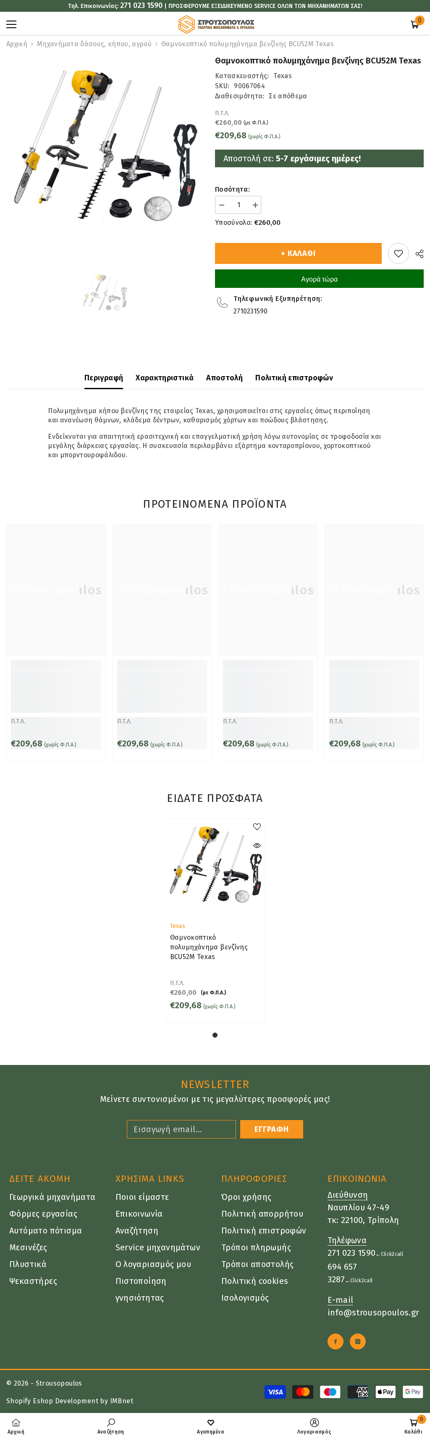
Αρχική (16, 44)
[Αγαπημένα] (398, 253)
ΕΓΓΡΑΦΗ (271, 1129)
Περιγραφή (103, 377)
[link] (56, 692)
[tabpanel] (215, 920)
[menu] (11, 24)
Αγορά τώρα (319, 279)
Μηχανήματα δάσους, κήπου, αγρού (94, 44)
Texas (282, 76)
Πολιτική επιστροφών (294, 377)
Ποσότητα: (232, 189)
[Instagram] (358, 1341)
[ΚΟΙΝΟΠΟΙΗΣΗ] (416, 254)
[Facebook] (335, 1341)
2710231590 (250, 311)
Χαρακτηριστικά (165, 377)
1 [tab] (215, 1035)
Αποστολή (224, 377)
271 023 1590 (141, 5)
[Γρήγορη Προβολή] (257, 845)
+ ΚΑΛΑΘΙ (298, 253)
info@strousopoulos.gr (374, 1312)
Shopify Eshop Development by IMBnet (69, 1401)
